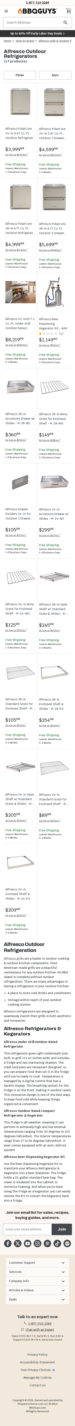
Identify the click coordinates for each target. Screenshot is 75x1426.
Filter (20, 75)
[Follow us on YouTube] (27, 1243)
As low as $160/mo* (50, 155)
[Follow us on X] (17, 1243)
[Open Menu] (6, 11)
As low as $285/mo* (16, 345)
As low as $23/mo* (50, 630)
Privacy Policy (38, 1355)
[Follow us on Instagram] (37, 1243)
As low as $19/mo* (16, 820)
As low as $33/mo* (16, 440)
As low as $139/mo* (16, 154)
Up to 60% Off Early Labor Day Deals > (37, 33)
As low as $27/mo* (16, 535)
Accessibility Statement (37, 1362)
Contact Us (38, 1385)
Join (62, 1229)
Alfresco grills (14, 959)
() (61, 333)
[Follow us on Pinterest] (47, 1243)
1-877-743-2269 (37, 2)
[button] (37, 1262)
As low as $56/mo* (50, 345)
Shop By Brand (25, 41)
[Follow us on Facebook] (8, 1243)
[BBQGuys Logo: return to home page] (37, 11)
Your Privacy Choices (36, 1370)
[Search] (65, 22)
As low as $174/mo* (16, 250)
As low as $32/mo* (16, 630)
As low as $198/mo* (50, 250)
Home (7, 41)
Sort (55, 75)
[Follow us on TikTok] (57, 1243)
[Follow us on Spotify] (67, 1243)
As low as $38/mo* (50, 440)
